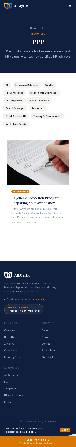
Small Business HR (16, 116)
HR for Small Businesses (44, 92)
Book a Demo (49, 350)
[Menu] (70, 6)
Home (33, 28)
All (7, 85)
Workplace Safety (16, 124)
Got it (65, 429)
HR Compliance (14, 92)
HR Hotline (10, 337)
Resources (38, 108)
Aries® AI (9, 343)
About (45, 330)
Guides (49, 85)
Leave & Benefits (39, 100)
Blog (6, 381)
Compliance (11, 350)
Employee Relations (26, 85)
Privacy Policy (28, 431)
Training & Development (47, 116)
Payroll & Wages (15, 108)
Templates (10, 388)
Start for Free (49, 357)
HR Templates (14, 100)
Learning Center (13, 357)
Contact (46, 343)
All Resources (12, 375)
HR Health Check (13, 395)
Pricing (45, 337)
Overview (9, 330)
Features (9, 402)
